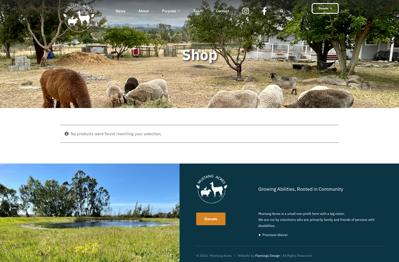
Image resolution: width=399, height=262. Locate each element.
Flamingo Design (267, 255)
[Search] (281, 10)
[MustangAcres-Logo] (78, 5)
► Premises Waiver (273, 235)
